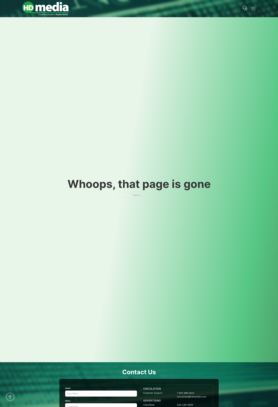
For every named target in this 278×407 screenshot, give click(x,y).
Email (68, 401)
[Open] (253, 8)
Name (68, 388)
